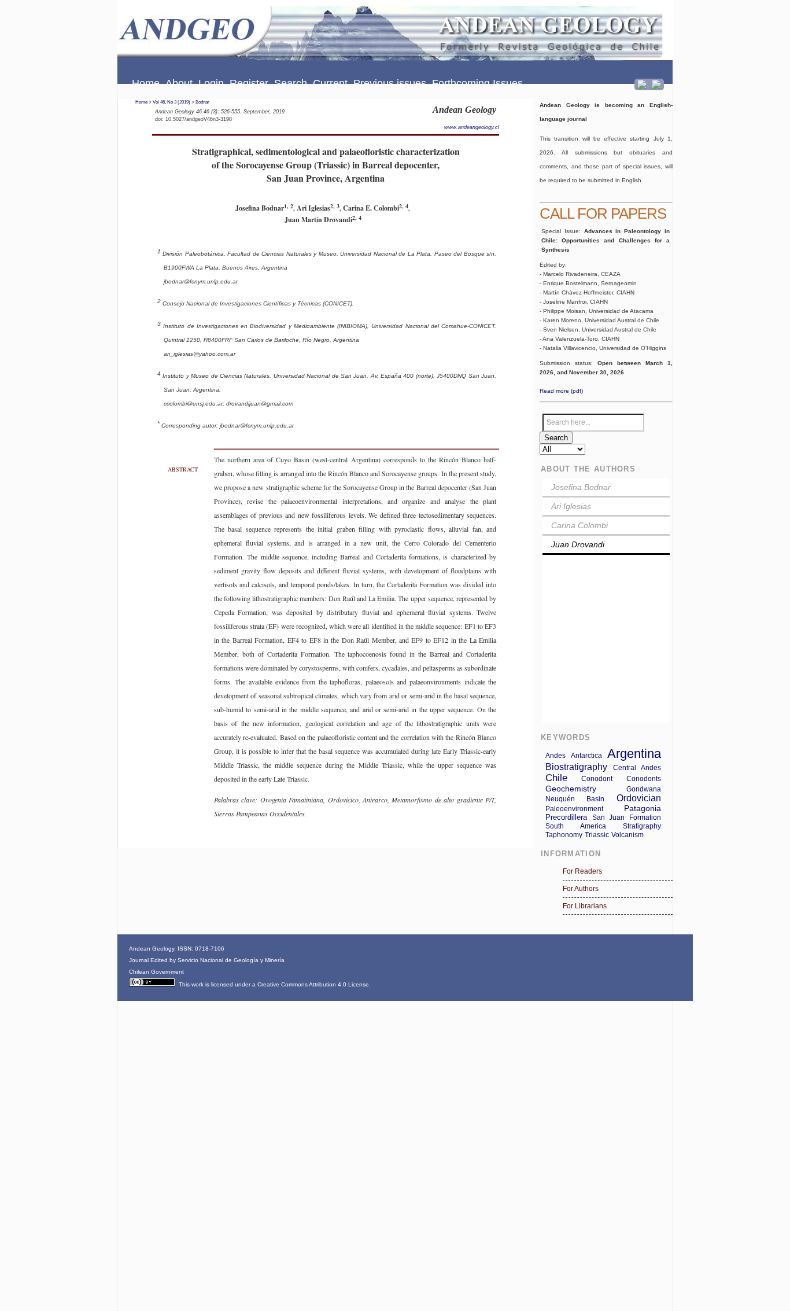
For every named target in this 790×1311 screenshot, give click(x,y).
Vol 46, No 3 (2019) (171, 102)
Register (249, 83)
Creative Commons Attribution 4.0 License (313, 984)
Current (330, 83)
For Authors (581, 889)
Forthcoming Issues (477, 83)
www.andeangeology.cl (471, 127)
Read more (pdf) (561, 391)
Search (290, 83)
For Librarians (585, 906)
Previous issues (389, 83)
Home (146, 83)
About (179, 83)
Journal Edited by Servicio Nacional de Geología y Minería (207, 960)
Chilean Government (156, 971)
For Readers (582, 871)
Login (211, 83)
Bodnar (202, 102)
